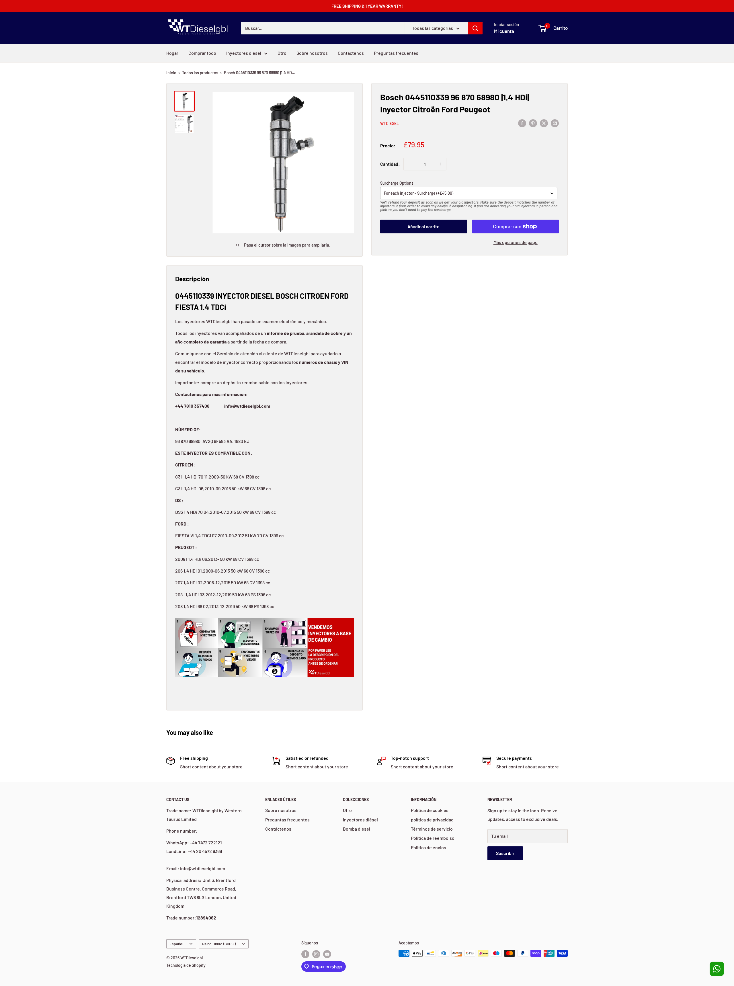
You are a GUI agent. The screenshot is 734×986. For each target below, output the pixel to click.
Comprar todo (202, 53)
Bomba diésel (356, 828)
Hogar (172, 53)
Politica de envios (428, 847)
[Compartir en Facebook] (522, 122)
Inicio (171, 72)
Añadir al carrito (423, 226)
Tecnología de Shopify (186, 965)
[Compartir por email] (555, 122)
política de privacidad (432, 819)
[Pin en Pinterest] (533, 122)
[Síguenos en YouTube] (327, 954)
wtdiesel (389, 123)
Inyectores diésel (243, 53)
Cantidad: (390, 164)
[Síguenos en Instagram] (316, 954)
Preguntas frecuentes (396, 53)
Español (176, 943)
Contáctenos (351, 53)
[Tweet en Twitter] (544, 122)
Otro (282, 53)
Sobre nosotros (312, 53)
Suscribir (505, 853)
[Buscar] (475, 28)
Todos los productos (200, 72)
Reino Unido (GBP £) (219, 943)
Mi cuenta (504, 31)
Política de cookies (429, 810)
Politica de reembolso (432, 838)
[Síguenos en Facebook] (305, 954)
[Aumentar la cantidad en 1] (440, 164)
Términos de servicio (432, 828)
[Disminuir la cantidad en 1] (410, 164)
